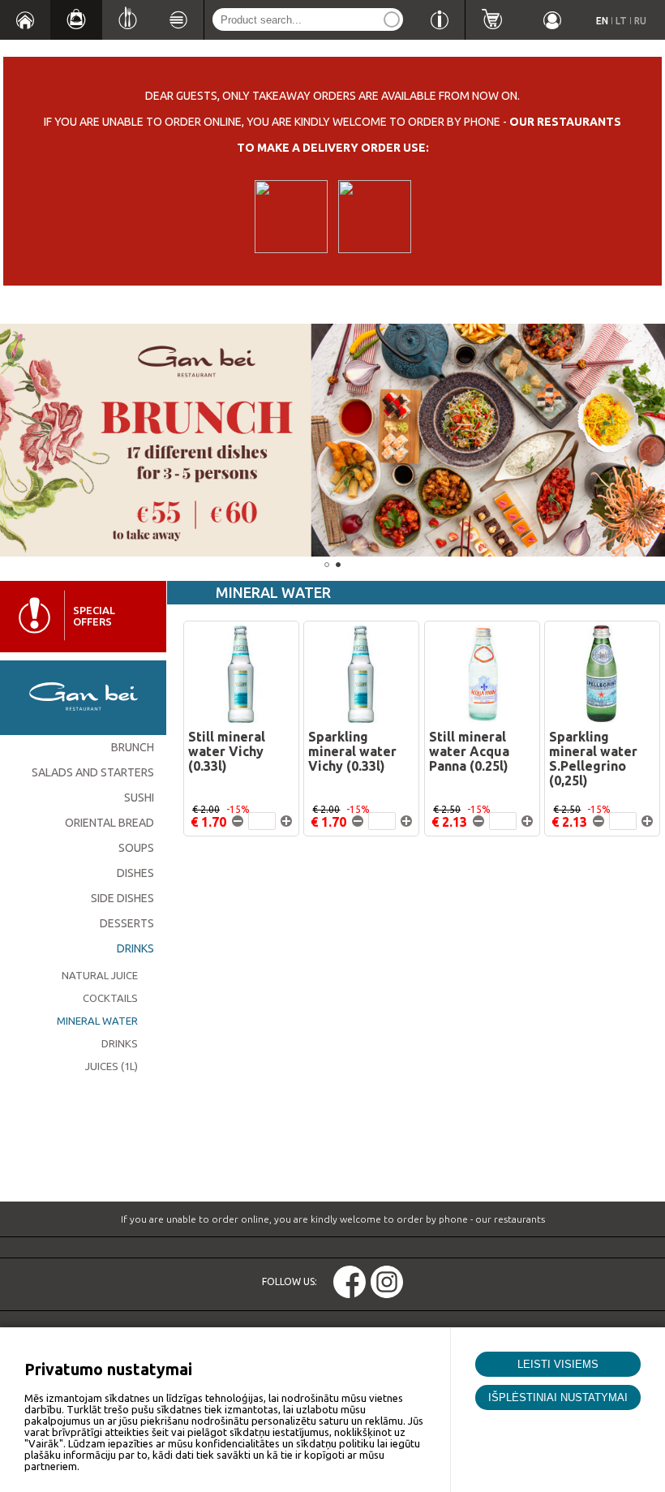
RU (640, 20)
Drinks (135, 948)
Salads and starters (93, 772)
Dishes (135, 872)
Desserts (127, 923)
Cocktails (110, 998)
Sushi (139, 797)
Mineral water (97, 1020)
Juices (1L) (111, 1066)
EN (602, 20)
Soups (136, 847)
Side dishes (122, 898)
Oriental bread (109, 822)
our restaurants (565, 121)
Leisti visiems (557, 1364)
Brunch (132, 747)
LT (621, 20)
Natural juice (100, 975)
